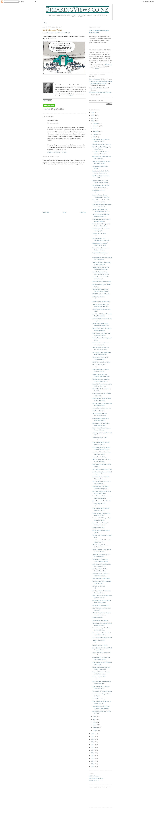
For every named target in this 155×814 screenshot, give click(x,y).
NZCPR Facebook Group (96, 778)
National (67, 33)
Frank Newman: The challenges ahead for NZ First (101, 514)
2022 (93, 734)
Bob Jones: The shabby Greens (101, 301)
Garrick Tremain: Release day (100, 605)
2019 (93, 742)
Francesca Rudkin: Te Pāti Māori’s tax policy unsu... (102, 320)
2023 (93, 121)
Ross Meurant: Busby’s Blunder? (101, 501)
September (96, 131)
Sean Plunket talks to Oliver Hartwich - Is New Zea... (100, 153)
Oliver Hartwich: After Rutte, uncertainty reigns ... (100, 419)
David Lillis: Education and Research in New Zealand (100, 290)
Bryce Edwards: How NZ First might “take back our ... (100, 186)
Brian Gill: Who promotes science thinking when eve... (102, 385)
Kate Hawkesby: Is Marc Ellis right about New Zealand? (100, 707)
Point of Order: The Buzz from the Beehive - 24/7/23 (102, 597)
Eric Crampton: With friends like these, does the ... (101, 582)
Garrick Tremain (59, 33)
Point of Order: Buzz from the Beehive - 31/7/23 (100, 140)
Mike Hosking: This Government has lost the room (101, 546)
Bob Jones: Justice (97, 618)
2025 (93, 115)
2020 (93, 739)
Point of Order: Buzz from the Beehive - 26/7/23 (100, 443)
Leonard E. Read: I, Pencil (99, 645)
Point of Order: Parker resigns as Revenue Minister (101, 429)
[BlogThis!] (57, 109)
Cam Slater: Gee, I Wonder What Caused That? (101, 395)
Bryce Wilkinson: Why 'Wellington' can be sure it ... (101, 239)
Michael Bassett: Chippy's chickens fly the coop (99, 414)
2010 (93, 767)
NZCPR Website (93, 776)
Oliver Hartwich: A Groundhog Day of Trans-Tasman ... (101, 658)
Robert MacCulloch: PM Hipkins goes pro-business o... (101, 329)
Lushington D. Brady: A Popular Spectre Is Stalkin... (101, 592)
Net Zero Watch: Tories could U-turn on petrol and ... (101, 483)
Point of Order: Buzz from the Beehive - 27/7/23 (100, 371)
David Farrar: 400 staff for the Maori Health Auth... (100, 424)
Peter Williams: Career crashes (101, 578)
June (94, 716)
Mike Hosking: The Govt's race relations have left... (101, 461)
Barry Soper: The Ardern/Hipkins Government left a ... (101, 565)
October (95, 129)
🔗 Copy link (47, 100)
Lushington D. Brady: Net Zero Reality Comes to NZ (101, 668)
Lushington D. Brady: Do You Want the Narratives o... (101, 172)
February (95, 727)
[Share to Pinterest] (63, 109)
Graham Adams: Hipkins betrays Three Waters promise (101, 601)
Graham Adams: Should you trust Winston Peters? (101, 158)
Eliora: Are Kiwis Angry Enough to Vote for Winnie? (101, 551)
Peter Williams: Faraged (99, 699)
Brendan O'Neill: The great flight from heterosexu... (101, 519)
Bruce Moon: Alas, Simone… (100, 620)
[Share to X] (59, 109)
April (94, 722)
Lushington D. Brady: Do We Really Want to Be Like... (100, 268)
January (95, 730)
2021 (93, 736)
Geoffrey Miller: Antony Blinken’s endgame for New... (102, 473)
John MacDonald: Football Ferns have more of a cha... (101, 492)
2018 (93, 745)
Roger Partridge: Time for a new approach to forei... (101, 220)
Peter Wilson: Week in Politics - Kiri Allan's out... (101, 278)
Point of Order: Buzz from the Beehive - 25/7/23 (100, 509)
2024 (93, 118)
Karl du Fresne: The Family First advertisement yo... (101, 682)
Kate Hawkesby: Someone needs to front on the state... (101, 399)
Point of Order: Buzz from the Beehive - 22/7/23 (100, 687)
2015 (93, 753)
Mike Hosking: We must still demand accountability (100, 349)
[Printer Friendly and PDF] (49, 106)
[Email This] (55, 109)
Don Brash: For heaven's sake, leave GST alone (100, 177)
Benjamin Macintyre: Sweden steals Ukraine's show (100, 673)
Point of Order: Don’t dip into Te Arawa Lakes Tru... (101, 702)
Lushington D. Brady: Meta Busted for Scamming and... (101, 325)
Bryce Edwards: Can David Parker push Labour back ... (102, 201)
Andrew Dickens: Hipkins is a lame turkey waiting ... (100, 575)
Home (45, 23)
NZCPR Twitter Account (96, 781)
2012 (93, 761)
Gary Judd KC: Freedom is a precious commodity (100, 254)
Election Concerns (94, 79)
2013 (93, 758)
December (96, 123)
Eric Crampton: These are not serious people (100, 230)
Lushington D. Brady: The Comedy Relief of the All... (100, 210)
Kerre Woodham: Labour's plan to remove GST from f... (102, 206)
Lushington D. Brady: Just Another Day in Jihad (99, 570)
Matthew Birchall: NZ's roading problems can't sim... (101, 263)
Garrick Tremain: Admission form (101, 408)
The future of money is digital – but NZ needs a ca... (101, 555)
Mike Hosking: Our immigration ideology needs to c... (101, 614)
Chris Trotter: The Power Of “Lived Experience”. (100, 358)
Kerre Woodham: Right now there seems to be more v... (102, 497)
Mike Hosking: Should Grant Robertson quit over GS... (100, 305)
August (95, 134)
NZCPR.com (108, 65)
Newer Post (46, 212)
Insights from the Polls (95, 88)
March (95, 725)
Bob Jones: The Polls (98, 527)
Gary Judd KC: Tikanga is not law (102, 469)
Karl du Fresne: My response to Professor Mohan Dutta (101, 225)
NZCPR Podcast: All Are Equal (101, 362)
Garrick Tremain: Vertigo (99, 457)
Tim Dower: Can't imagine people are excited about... (102, 624)
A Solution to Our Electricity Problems (100, 92)
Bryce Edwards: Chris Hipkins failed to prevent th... (101, 524)
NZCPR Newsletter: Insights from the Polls (99, 31)
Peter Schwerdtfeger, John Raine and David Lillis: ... (101, 629)
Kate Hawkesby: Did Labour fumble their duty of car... (100, 487)
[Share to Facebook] (61, 109)
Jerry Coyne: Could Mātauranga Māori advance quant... (101, 353)
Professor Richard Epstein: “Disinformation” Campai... (101, 196)
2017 (93, 747)
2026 (93, 112)
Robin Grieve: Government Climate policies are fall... (100, 560)
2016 (93, 750)
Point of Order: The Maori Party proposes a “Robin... (101, 334)
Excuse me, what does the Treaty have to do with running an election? (100, 82)
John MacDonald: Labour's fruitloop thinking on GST (100, 273)
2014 (93, 756)
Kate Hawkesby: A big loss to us (101, 144)
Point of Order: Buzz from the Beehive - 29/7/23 (100, 249)
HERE (71, 96)
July (94, 137)
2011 (93, 764)
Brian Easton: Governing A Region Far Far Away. (100, 244)
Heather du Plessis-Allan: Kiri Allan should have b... (100, 478)
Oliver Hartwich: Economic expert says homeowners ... (102, 259)
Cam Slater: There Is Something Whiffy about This (101, 453)
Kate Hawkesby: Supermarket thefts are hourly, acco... (100, 380)
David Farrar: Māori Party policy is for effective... (101, 148)
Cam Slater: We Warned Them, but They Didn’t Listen (102, 315)
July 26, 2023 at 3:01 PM (56, 152)
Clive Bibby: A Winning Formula (102, 691)
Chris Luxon (50, 33)
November (96, 126)
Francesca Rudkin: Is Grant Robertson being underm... (100, 182)
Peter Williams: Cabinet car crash (101, 281)
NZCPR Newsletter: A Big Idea (101, 294)
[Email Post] (52, 109)
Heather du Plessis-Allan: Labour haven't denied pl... (101, 344)
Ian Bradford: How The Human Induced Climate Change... (101, 448)
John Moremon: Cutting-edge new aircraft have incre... (102, 404)
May (94, 719)
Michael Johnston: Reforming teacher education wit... (100, 215)
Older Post (83, 212)
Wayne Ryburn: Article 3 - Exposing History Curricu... (101, 375)
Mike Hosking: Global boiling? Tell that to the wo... (101, 162)
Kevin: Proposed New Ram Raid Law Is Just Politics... (101, 634)
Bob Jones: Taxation (98, 411)
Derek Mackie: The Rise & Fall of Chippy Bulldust (102, 649)
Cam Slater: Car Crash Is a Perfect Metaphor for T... (101, 541)
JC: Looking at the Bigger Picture (102, 637)
